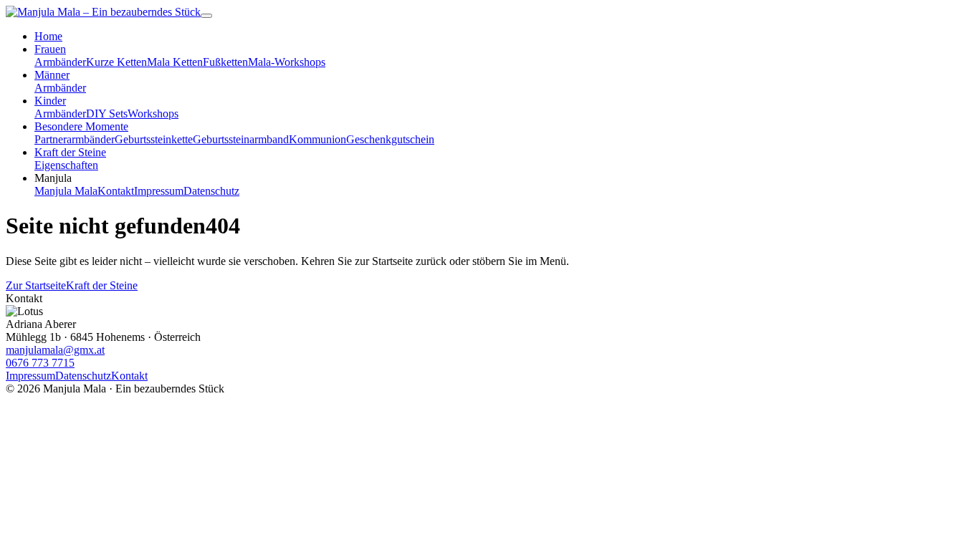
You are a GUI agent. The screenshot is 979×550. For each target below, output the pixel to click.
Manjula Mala (65, 191)
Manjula (53, 178)
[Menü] (206, 16)
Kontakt (115, 191)
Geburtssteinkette (154, 139)
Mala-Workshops (286, 62)
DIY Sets (107, 113)
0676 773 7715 (40, 363)
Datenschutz (211, 191)
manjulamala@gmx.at (55, 350)
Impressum (158, 191)
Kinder (50, 101)
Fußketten (225, 62)
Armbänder (60, 62)
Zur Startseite (36, 285)
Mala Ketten (175, 62)
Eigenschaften (66, 165)
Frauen (50, 49)
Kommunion (317, 139)
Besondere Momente (81, 126)
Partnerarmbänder (74, 139)
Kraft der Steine (70, 152)
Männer (52, 75)
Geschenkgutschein (390, 139)
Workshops (153, 113)
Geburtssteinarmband (241, 139)
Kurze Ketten (116, 62)
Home (48, 36)
